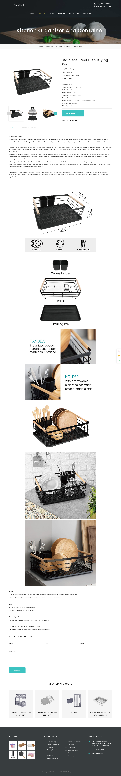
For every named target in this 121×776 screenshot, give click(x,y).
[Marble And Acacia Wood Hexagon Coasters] (31, 745)
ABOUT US (61, 13)
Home (41, 46)
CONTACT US (74, 13)
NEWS (52, 13)
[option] (32, 81)
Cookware (71, 744)
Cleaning (71, 756)
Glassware (71, 747)
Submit (17, 670)
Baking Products (52, 750)
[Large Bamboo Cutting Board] (22, 745)
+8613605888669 (106, 4)
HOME (32, 13)
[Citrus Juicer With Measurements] (13, 745)
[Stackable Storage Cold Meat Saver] (31, 755)
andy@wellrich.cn (105, 6)
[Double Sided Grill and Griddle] (22, 755)
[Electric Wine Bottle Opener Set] (13, 755)
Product (49, 46)
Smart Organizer (52, 758)
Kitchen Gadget (52, 741)
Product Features (29, 128)
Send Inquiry (74, 113)
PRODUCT (42, 13)
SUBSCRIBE (87, 13)
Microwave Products (74, 741)
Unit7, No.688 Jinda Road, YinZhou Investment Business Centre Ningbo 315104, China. (101, 744)
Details (11, 128)
